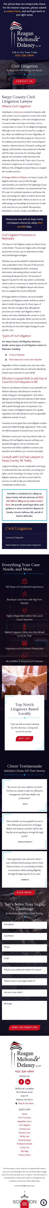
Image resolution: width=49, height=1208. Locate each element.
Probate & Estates (24, 1144)
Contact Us (24, 1147)
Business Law (24, 1133)
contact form (13, 11)
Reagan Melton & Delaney (15, 177)
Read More (24, 892)
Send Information (24, 1027)
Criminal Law (24, 1129)
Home (24, 1114)
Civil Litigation (24, 1125)
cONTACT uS (24, 81)
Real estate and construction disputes (25, 359)
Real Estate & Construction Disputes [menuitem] (23, 545)
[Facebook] (21, 1082)
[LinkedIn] (28, 1082)
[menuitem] (24, 1114)
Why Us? (24, 738)
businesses (19, 112)
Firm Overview (24, 1118)
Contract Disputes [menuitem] (14, 537)
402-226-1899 (24, 55)
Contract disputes (17, 355)
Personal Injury (24, 1140)
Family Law (24, 1136)
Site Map (24, 1151)
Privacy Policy (24, 1155)
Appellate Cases (24, 1121)
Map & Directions (26, 1103)
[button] (43, 1202)
